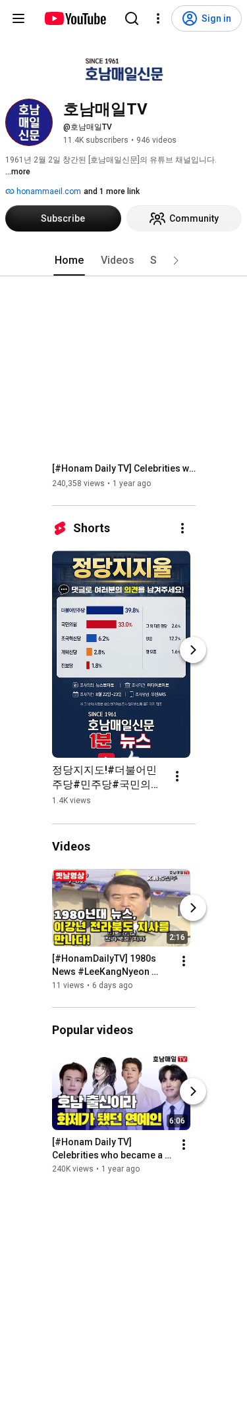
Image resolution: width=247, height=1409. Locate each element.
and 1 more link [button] (112, 191)
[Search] (132, 18)
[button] (176, 260)
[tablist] (123, 260)
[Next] (193, 650)
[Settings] (158, 18)
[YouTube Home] (74, 18)
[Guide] (18, 18)
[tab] (69, 260)
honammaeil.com (47, 191)
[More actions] (182, 528)
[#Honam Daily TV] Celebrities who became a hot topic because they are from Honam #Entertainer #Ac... (124, 468)
